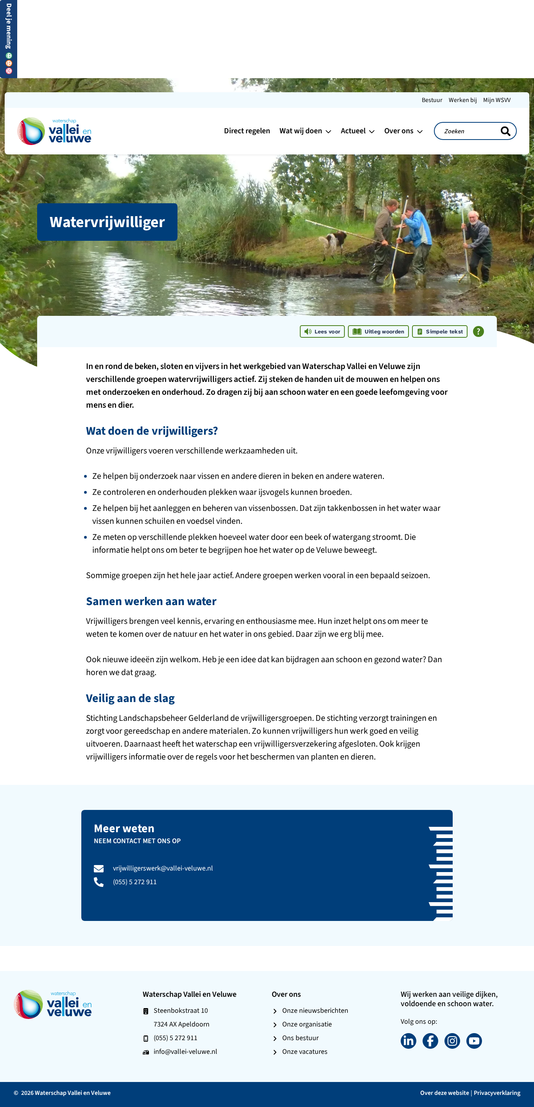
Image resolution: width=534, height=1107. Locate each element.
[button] (8, 38)
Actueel (354, 130)
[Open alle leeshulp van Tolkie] (478, 331)
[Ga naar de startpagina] (54, 130)
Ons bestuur (300, 1038)
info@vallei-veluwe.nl (185, 1051)
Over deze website (444, 1093)
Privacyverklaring (497, 1093)
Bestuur (432, 100)
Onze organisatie (307, 1024)
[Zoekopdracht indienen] (506, 131)
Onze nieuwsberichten (315, 1010)
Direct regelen (247, 130)
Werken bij (463, 100)
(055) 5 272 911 (135, 882)
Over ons (399, 130)
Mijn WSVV (497, 100)
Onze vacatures (305, 1051)
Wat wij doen (302, 130)
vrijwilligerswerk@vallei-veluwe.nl (163, 868)
